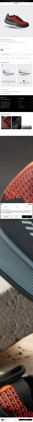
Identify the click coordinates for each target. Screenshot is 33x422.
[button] (1, 3)
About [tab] (27, 206)
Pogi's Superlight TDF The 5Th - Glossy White (8, 81)
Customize (16, 216)
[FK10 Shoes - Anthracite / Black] (1, 49)
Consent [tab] (5, 206)
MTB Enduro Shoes (6, 38)
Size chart (31, 54)
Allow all (27, 216)
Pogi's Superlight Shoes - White (24, 82)
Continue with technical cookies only (6, 216)
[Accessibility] (30, 3)
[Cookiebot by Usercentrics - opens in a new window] (28, 204)
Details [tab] (16, 206)
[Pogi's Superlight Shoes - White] (25, 80)
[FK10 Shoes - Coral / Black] (2, 49)
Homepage (2, 38)
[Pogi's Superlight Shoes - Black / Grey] (23, 80)
